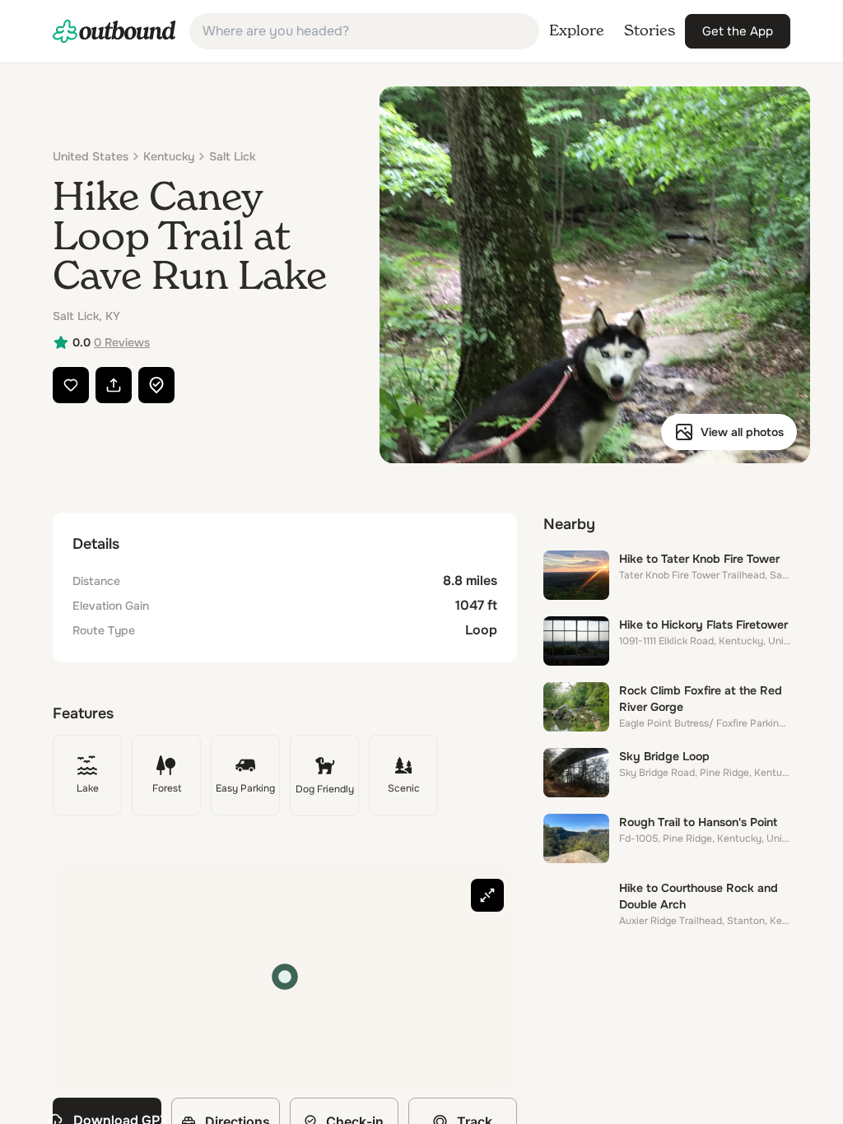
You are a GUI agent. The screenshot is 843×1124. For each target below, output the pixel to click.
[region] (285, 977)
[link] (114, 31)
